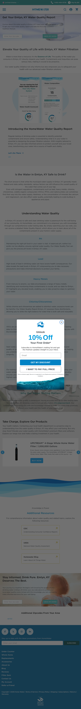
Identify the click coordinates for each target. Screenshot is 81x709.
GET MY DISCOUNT (40, 362)
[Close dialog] (61, 322)
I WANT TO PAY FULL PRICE (40, 369)
